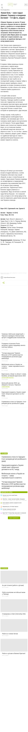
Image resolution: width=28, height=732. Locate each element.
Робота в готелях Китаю (10, 634)
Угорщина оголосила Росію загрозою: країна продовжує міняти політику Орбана (13, 345)
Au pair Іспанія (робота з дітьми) (13, 585)
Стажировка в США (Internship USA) (14, 614)
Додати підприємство (14, 517)
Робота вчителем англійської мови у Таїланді (13, 593)
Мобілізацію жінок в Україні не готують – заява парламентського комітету (13, 366)
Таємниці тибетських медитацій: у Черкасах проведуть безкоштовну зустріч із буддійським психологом (13, 335)
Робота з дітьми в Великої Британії (13, 653)
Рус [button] (26, 4)
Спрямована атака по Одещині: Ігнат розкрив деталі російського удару (14, 402)
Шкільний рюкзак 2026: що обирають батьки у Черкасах (11, 384)
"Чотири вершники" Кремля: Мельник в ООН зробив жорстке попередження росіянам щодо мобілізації (12, 355)
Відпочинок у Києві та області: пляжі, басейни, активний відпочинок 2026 (14, 375)
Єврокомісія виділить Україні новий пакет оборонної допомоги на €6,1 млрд (14, 394)
